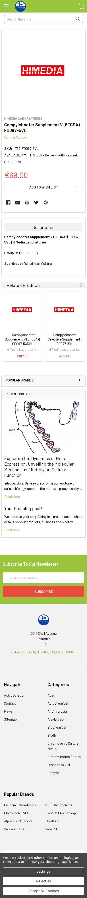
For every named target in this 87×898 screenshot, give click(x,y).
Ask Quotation (14, 695)
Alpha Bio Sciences (18, 821)
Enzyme (54, 772)
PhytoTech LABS (16, 813)
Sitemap (10, 719)
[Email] (18, 203)
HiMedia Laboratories (20, 805)
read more (12, 496)
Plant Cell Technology (61, 813)
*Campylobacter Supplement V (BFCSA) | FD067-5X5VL (22, 339)
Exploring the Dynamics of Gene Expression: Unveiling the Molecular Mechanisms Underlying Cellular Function (39, 467)
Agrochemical (58, 703)
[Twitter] (36, 203)
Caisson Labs (14, 829)
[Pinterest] (46, 203)
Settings (43, 871)
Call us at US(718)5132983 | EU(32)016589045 (43, 652)
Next (80, 285)
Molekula (51, 821)
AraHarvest (56, 719)
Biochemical (57, 727)
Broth (52, 735)
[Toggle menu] (6, 6)
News (8, 711)
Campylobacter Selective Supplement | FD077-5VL (65, 339)
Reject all (43, 881)
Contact (10, 703)
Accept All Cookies (43, 890)
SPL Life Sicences (58, 805)
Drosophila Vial (59, 764)
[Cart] (81, 6)
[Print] (27, 203)
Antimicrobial (58, 711)
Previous (74, 285)
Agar (51, 695)
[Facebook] (8, 203)
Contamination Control (64, 756)
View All (51, 829)
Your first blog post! (23, 508)
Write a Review (15, 137)
